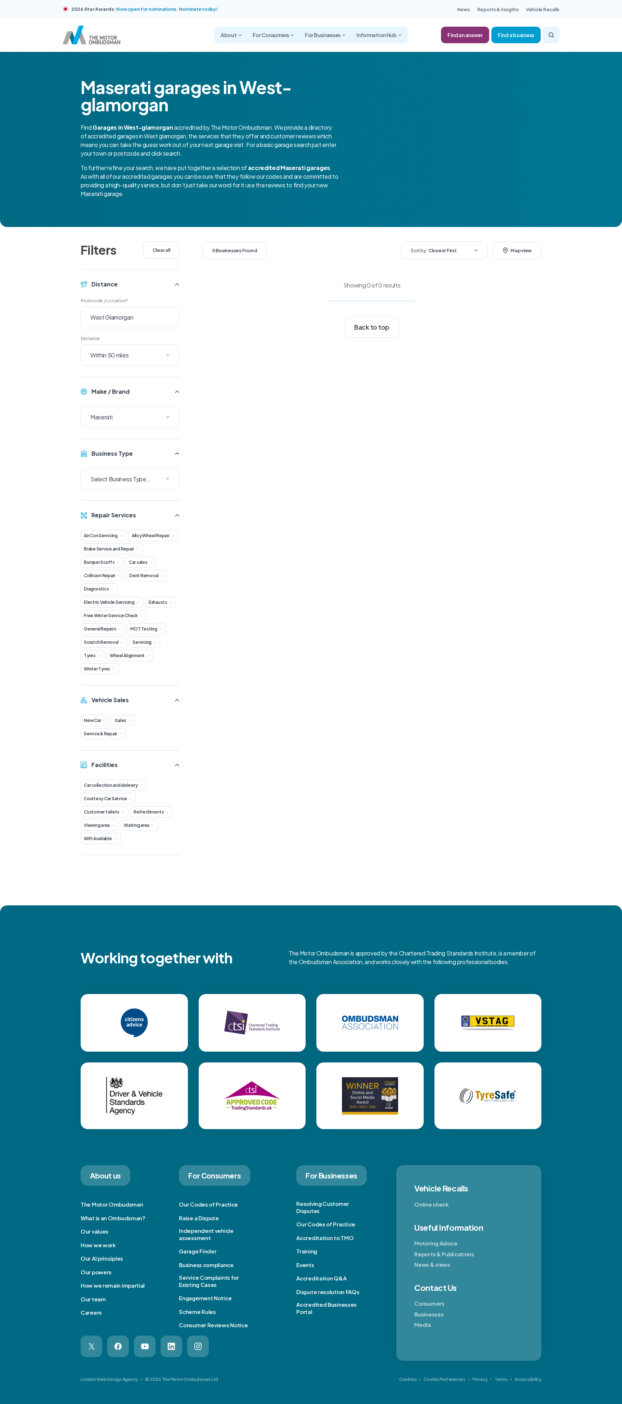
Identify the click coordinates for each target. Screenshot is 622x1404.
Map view (521, 250)
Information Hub (376, 35)
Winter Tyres (97, 669)
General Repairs (100, 629)
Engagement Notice (205, 1297)
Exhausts (158, 602)
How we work (98, 1245)
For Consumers (271, 35)
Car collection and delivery (111, 785)
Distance (90, 338)
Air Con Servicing (101, 535)
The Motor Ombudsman (112, 1204)
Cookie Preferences (444, 1379)
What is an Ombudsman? (113, 1217)
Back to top (371, 327)
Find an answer (465, 35)
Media (422, 1324)
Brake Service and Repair (109, 549)
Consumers (429, 1303)
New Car (92, 720)
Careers (91, 1312)
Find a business (516, 35)
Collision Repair (99, 575)
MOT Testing (143, 629)
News (463, 9)
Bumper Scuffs (99, 562)
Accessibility (528, 1379)
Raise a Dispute (199, 1217)
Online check (431, 1204)
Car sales (138, 562)
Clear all (161, 250)
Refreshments (149, 812)
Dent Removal (143, 575)
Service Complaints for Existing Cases (209, 1281)
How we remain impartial (113, 1285)
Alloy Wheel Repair (151, 535)
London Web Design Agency (109, 1379)
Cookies (407, 1379)
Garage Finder (197, 1251)
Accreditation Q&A (321, 1278)
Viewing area (97, 825)
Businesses (428, 1314)
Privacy (480, 1379)
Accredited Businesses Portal (326, 1308)
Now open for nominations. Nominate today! (166, 9)
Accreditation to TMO (324, 1237)
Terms (501, 1379)
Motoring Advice (436, 1243)
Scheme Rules (197, 1311)
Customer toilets (102, 812)
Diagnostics (96, 589)
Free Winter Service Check (111, 615)
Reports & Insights (498, 9)
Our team (93, 1299)
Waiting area (136, 825)
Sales (120, 720)
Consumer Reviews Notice (213, 1324)
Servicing (142, 642)
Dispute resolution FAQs (327, 1291)
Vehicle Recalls (542, 9)
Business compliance (206, 1264)
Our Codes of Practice (208, 1204)
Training (306, 1251)
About (229, 35)
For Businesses (323, 35)
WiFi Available (98, 838)
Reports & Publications (444, 1254)
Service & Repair (100, 733)
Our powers (96, 1272)
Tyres (90, 655)
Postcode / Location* (104, 300)
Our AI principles (102, 1258)
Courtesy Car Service (105, 798)
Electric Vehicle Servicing (109, 602)
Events (305, 1264)
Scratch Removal (101, 642)
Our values (94, 1231)
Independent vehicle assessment (206, 1234)
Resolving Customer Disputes (322, 1207)
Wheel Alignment (127, 655)
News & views (432, 1264)
